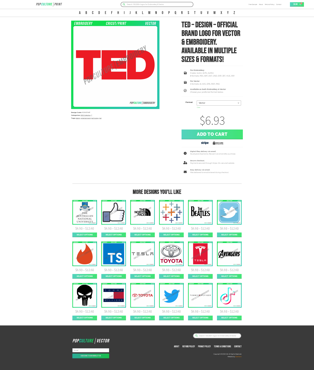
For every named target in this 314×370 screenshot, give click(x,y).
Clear (198, 107)
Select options (85, 235)
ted (100, 118)
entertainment (86, 118)
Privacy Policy (204, 346)
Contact (278, 4)
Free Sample (253, 4)
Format (189, 102)
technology (95, 118)
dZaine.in (238, 356)
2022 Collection (86, 115)
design (78, 118)
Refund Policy (269, 4)
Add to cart (212, 134)
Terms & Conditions (222, 346)
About (261, 4)
